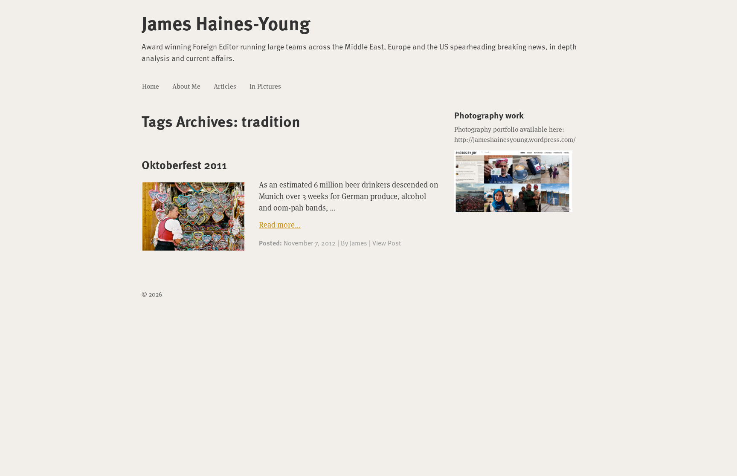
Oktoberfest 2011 (184, 164)
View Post (386, 243)
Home (150, 86)
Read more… (280, 225)
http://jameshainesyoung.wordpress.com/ (515, 139)
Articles (225, 86)
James (358, 243)
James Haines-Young (226, 23)
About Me (186, 86)
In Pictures (265, 86)
